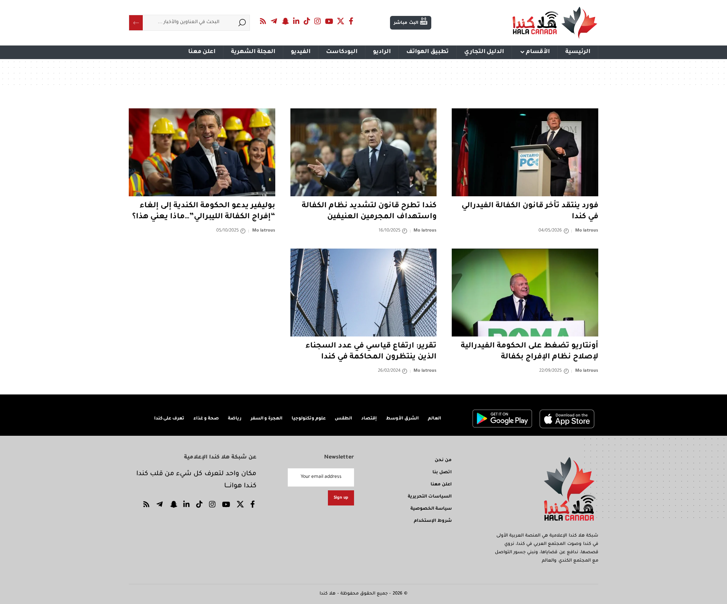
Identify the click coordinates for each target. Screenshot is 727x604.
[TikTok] (307, 21)
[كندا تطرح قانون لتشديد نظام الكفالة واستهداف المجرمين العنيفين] (363, 152)
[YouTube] (329, 21)
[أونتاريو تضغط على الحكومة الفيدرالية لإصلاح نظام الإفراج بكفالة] (525, 292)
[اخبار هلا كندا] (555, 23)
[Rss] (263, 21)
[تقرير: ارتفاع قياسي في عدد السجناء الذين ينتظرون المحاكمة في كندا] (363, 292)
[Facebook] (351, 21)
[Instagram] (317, 21)
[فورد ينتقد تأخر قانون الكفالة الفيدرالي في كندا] (525, 152)
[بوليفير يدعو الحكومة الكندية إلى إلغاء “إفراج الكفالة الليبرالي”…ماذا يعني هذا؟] (202, 152)
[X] (340, 21)
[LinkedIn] (296, 21)
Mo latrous (586, 230)
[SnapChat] (285, 21)
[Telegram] (274, 21)
